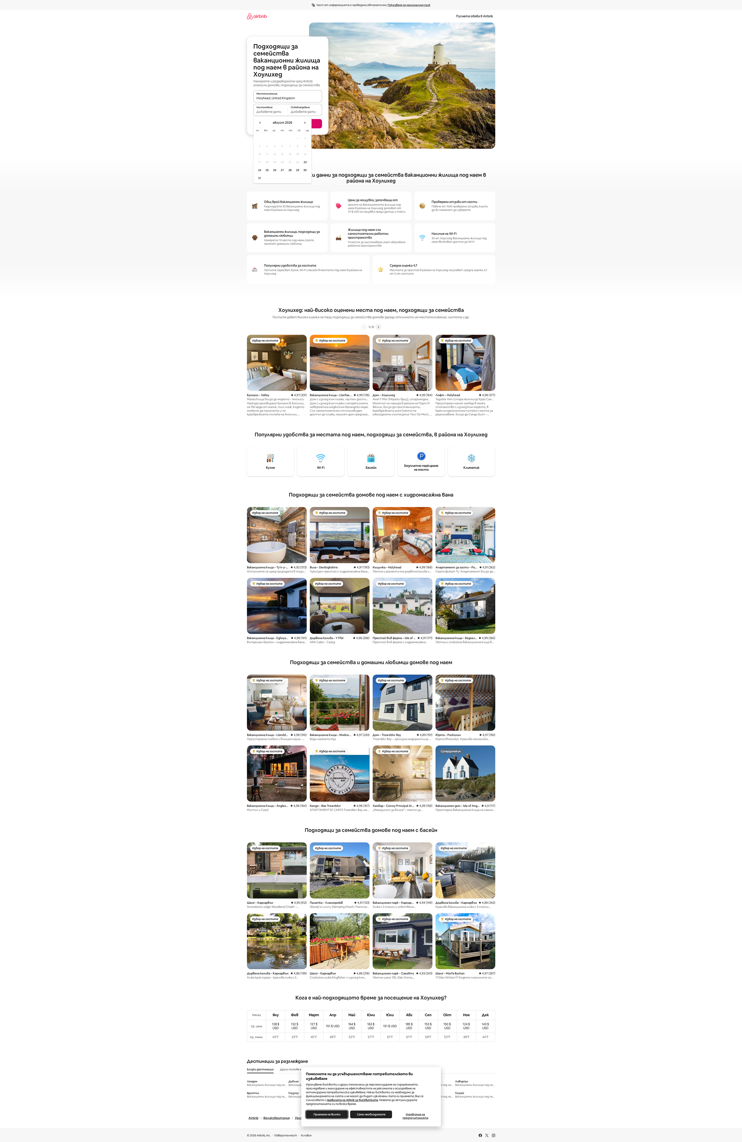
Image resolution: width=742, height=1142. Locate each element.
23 (305, 162)
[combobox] (287, 98)
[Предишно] (364, 327)
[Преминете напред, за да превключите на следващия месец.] (305, 123)
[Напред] (378, 327)
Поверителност (285, 1135)
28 (290, 170)
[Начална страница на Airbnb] (257, 16)
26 (274, 170)
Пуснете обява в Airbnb (474, 16)
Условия (306, 1135)
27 (282, 170)
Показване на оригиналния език (409, 5)
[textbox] (270, 111)
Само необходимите (371, 1114)
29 (297, 170)
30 (305, 170)
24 (259, 170)
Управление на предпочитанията (415, 1116)
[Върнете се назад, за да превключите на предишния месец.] (260, 123)
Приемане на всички (326, 1114)
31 (259, 178)
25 (267, 170)
